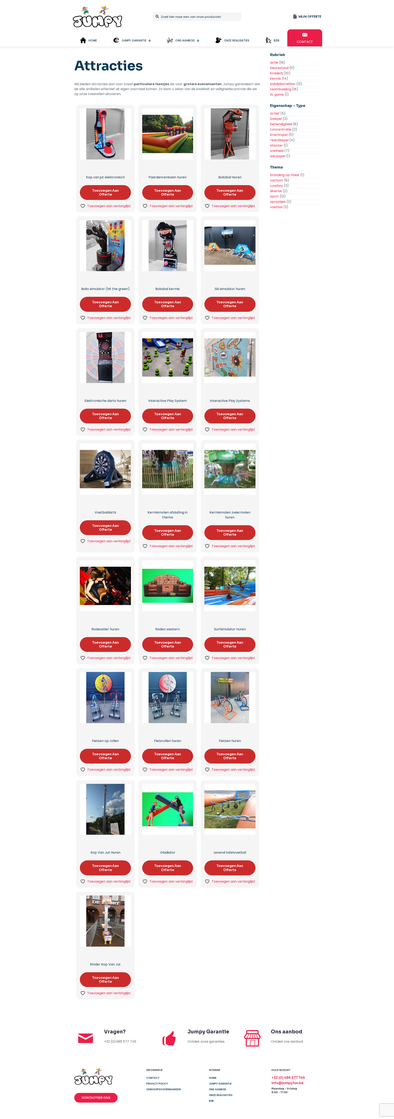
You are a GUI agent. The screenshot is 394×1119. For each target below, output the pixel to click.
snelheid (276, 150)
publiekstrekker (283, 83)
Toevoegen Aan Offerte (105, 192)
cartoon (276, 180)
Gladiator (167, 852)
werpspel (277, 156)
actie (274, 62)
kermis (275, 78)
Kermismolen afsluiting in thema (168, 515)
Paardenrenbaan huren (168, 177)
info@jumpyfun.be (287, 1083)
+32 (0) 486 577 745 (288, 1077)
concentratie (280, 129)
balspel (276, 118)
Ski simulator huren (230, 289)
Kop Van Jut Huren (105, 852)
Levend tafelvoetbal (230, 852)
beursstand (279, 67)
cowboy (276, 185)
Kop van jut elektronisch (105, 177)
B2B (211, 1101)
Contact (152, 1078)
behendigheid (281, 124)
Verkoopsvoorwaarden (163, 1089)
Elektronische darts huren (105, 400)
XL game (277, 94)
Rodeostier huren (105, 629)
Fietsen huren (230, 740)
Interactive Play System (167, 400)
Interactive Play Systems (230, 400)
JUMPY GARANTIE (220, 1083)
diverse (276, 191)
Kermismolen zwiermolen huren (230, 515)
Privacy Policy (157, 1083)
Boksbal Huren (230, 177)
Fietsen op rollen (105, 740)
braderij (276, 73)
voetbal (276, 207)
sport (274, 196)
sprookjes (278, 201)
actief (274, 113)
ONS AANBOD (217, 1089)
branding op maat (284, 175)
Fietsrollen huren (167, 740)
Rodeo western (167, 629)
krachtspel (279, 134)
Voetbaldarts (105, 512)
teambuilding (280, 89)
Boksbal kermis (167, 289)
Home (212, 1078)
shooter (276, 145)
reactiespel (279, 140)
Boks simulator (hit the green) (105, 289)
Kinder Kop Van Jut (105, 964)
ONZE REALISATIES (221, 1095)
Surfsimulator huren (230, 629)
